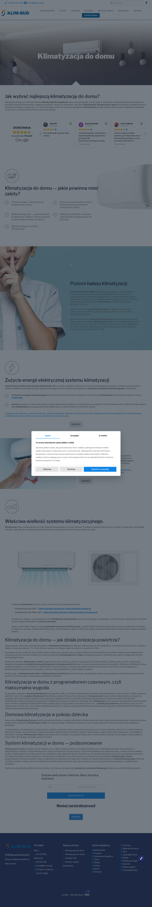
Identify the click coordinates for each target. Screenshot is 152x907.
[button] (141, 858)
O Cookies (103, 436)
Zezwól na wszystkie (100, 469)
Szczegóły (74, 436)
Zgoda (47, 436)
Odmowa (47, 469)
